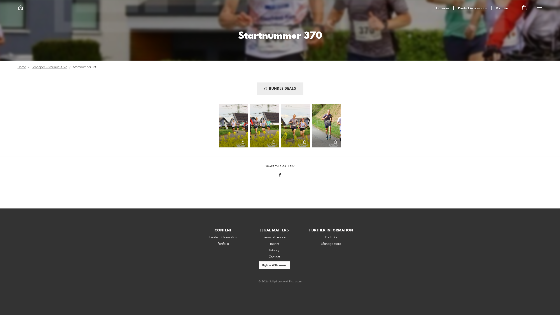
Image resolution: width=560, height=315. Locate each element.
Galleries (442, 8)
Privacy (274, 250)
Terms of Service (274, 237)
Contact (274, 257)
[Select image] (224, 142)
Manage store (331, 243)
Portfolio (502, 8)
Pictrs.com (295, 281)
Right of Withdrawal (274, 265)
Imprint (274, 243)
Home (22, 67)
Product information (472, 8)
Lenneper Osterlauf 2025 (49, 67)
